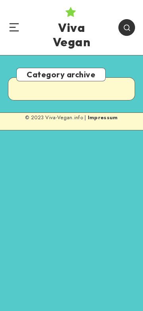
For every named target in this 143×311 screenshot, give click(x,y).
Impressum (103, 117)
